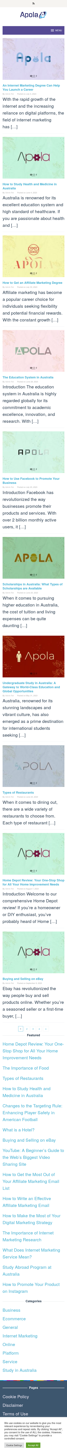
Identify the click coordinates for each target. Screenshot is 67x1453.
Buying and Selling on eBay (23, 979)
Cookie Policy (16, 1396)
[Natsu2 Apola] (33, 14)
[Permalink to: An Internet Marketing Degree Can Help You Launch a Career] (33, 60)
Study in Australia (20, 1370)
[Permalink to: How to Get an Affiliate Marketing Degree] (33, 257)
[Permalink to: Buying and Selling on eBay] (33, 953)
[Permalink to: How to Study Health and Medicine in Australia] (33, 159)
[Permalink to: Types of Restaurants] (33, 767)
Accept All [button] (33, 1445)
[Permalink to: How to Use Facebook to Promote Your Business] (33, 453)
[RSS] (33, 3)
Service (10, 1361)
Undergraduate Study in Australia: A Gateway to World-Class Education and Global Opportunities (31, 687)
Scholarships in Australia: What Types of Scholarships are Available (33, 586)
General (10, 1327)
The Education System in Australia (28, 377)
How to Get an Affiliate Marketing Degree (32, 282)
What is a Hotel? (19, 1129)
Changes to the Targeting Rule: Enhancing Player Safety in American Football (32, 1112)
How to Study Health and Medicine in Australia (30, 186)
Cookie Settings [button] (14, 1445)
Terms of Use (15, 1413)
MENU (58, 30)
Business (11, 1310)
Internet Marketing (20, 1335)
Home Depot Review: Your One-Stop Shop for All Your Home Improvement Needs (33, 882)
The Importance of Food (26, 1068)
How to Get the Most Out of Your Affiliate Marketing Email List (31, 1181)
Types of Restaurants (18, 792)
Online (9, 1344)
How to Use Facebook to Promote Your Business (31, 480)
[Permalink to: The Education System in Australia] (33, 352)
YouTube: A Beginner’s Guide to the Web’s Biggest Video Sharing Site (33, 1157)
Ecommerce (14, 1318)
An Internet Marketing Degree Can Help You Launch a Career (31, 87)
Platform (11, 1353)
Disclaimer (13, 1405)
